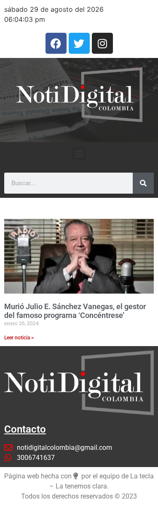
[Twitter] (79, 43)
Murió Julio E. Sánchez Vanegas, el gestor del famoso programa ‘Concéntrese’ (75, 311)
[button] (79, 153)
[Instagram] (102, 43)
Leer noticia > (19, 338)
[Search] (143, 183)
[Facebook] (56, 43)
